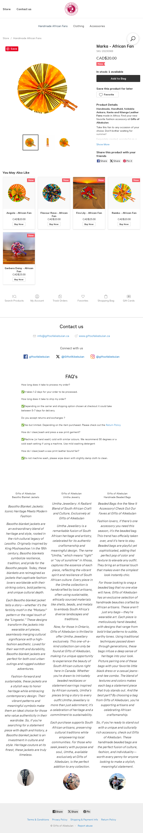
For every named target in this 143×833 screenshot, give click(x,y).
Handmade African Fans (53, 26)
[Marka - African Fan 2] (65, 142)
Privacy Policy (59, 819)
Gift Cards (129, 300)
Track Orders (60, 300)
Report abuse (85, 825)
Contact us (24, 9)
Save (14, 48)
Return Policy (113, 425)
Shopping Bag (106, 300)
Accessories (97, 26)
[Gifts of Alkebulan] (71, 9)
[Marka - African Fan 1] (47, 142)
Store (7, 9)
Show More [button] (103, 144)
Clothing (78, 26)
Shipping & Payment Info (84, 819)
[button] (107, 94)
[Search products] (133, 39)
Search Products (14, 300)
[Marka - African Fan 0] (30, 142)
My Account (37, 300)
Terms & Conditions (38, 819)
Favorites (83, 300)
